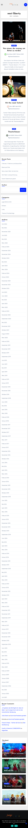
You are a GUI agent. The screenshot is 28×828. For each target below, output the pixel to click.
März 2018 (4, 413)
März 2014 (4, 549)
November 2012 (6, 591)
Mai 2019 (4, 368)
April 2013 (4, 576)
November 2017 (6, 428)
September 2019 (6, 356)
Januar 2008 (5, 678)
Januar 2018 (5, 421)
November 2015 (6, 489)
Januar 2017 (5, 447)
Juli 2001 (4, 697)
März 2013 (4, 580)
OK (12, 825)
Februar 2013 (5, 583)
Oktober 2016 (5, 459)
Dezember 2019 (6, 345)
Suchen (4, 185)
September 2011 (6, 618)
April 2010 (4, 655)
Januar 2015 (5, 519)
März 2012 (4, 602)
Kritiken (14, 45)
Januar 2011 (5, 629)
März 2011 (4, 621)
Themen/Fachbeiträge (8, 213)
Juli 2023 (4, 292)
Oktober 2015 (5, 493)
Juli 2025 (4, 235)
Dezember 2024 (6, 250)
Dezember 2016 (6, 451)
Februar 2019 (5, 379)
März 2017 (4, 440)
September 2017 (6, 436)
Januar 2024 (5, 277)
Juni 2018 (4, 402)
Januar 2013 (5, 587)
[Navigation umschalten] (2, 5)
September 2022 (6, 318)
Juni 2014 (4, 538)
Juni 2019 (4, 364)
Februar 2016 (5, 477)
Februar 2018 (5, 417)
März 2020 (5, 337)
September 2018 (6, 398)
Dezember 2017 (6, 424)
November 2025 (6, 231)
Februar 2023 (5, 311)
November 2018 (6, 390)
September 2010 (6, 644)
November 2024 (6, 254)
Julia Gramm (5, 715)
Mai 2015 (4, 504)
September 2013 (6, 568)
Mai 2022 (4, 322)
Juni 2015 (4, 500)
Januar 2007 (5, 682)
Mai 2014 (4, 542)
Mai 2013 (4, 572)
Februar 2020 (5, 341)
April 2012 (4, 599)
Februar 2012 (5, 606)
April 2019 (4, 371)
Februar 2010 (5, 663)
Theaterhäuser (14, 132)
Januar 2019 (5, 383)
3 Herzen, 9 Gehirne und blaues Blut (12, 163)
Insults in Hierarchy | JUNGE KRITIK (11, 728)
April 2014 (4, 546)
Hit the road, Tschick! (14, 103)
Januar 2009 (5, 674)
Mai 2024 (4, 262)
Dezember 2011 (6, 610)
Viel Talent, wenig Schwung (9, 175)
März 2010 (4, 659)
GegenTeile (5, 730)
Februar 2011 (5, 625)
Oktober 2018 (5, 394)
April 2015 (4, 508)
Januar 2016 (5, 481)
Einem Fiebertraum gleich (9, 178)
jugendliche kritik (6, 202)
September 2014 (6, 534)
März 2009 (5, 667)
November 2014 (6, 527)
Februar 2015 (5, 515)
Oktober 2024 (5, 258)
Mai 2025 (4, 239)
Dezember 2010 (6, 633)
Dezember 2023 (6, 281)
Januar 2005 (5, 693)
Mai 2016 (4, 466)
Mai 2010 (4, 652)
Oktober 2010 (5, 640)
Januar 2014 (5, 557)
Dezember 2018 (6, 387)
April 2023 (4, 303)
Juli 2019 (4, 360)
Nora (11, 106)
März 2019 (4, 375)
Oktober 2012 (5, 595)
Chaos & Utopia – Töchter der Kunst (11, 722)
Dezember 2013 (6, 561)
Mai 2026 (4, 228)
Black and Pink (6, 167)
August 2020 (5, 334)
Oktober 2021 (5, 330)
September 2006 (6, 686)
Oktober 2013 (5, 565)
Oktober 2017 (5, 432)
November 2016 (6, 455)
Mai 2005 (4, 689)
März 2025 (5, 243)
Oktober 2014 (5, 530)
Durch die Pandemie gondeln (18, 715)
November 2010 (6, 636)
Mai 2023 (4, 299)
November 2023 (6, 284)
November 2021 (6, 326)
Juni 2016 (4, 462)
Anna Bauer (10, 54)
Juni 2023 (4, 296)
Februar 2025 (5, 246)
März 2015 (4, 512)
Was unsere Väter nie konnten (10, 171)
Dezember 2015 (6, 485)
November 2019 (6, 349)
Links (14, 129)
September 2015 (6, 496)
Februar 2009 (5, 671)
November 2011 (6, 614)
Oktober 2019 (5, 352)
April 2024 (5, 265)
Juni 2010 (4, 648)
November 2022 (6, 315)
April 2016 (4, 470)
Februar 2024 (5, 273)
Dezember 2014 (6, 523)
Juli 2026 (4, 224)
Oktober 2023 (5, 288)
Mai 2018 (4, 405)
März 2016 (4, 474)
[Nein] (26, 823)
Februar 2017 (5, 443)
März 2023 (5, 307)
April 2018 (4, 409)
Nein (16, 825)
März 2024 (5, 269)
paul (10, 135)
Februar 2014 (5, 553)
